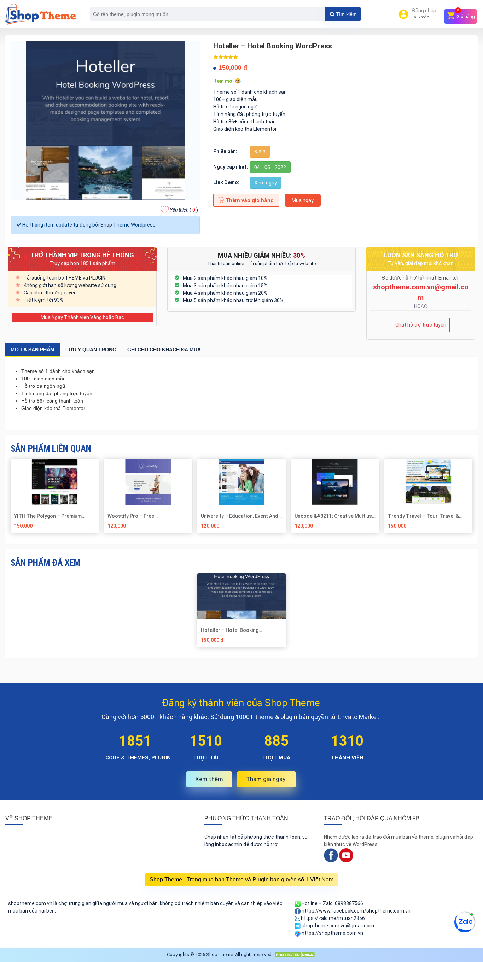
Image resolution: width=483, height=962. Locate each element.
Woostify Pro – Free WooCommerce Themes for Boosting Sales (140, 516)
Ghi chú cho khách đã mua (164, 349)
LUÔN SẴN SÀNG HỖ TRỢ (421, 255)
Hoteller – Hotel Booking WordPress (229, 630)
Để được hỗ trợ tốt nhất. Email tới (420, 278)
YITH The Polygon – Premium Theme (48, 516)
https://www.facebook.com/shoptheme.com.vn (356, 911)
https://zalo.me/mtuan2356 (332, 918)
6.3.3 (260, 151)
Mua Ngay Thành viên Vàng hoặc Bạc (82, 317)
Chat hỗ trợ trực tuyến (420, 325)
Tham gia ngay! (266, 778)
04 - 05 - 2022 (270, 167)
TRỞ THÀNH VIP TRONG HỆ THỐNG (82, 255)
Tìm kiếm (345, 14)
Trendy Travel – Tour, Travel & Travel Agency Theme (423, 516)
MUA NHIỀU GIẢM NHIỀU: (261, 255)
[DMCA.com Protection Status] (295, 954)
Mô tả (32, 349)
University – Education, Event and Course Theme (239, 516)
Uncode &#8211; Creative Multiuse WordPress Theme (335, 516)
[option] (242, 613)
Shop (106, 225)
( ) (184, 210)
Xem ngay (265, 183)
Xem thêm (209, 778)
